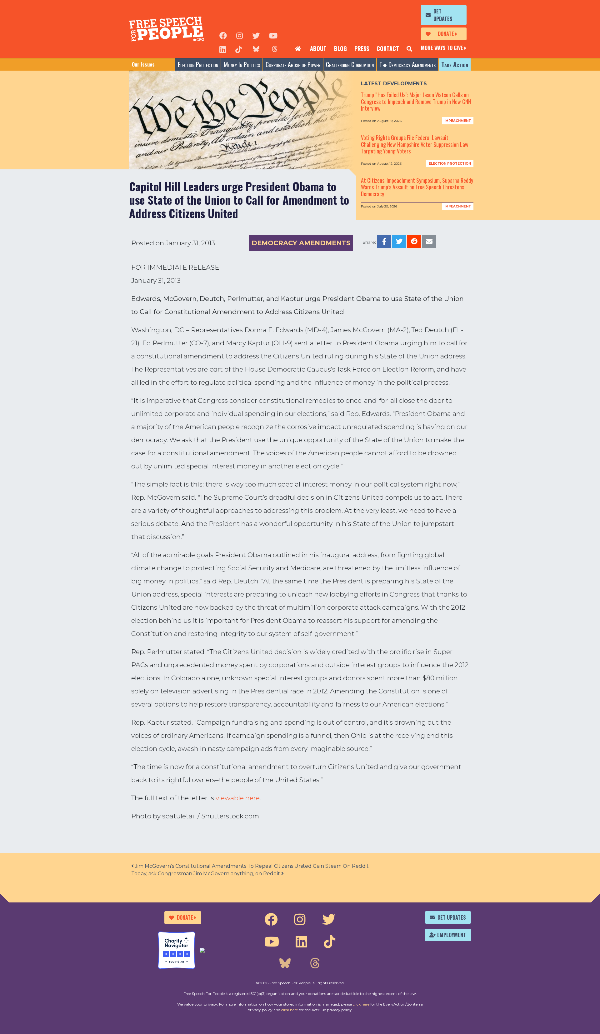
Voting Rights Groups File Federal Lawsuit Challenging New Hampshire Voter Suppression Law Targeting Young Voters (414, 144)
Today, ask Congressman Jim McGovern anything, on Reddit (206, 874)
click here (361, 1004)
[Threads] (274, 48)
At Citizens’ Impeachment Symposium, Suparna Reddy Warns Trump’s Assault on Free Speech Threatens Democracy (417, 187)
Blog (340, 48)
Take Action (454, 64)
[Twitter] (255, 35)
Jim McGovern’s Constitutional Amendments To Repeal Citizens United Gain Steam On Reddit (251, 866)
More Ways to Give (442, 48)
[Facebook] (223, 35)
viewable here (238, 798)
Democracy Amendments (301, 243)
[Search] (409, 49)
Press (361, 48)
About (318, 48)
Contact (388, 48)
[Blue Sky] (256, 48)
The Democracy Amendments (407, 64)
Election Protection (198, 64)
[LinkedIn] (223, 48)
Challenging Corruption (350, 64)
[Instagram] (239, 35)
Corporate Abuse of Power (293, 64)
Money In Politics (242, 64)
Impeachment (457, 121)
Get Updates (442, 14)
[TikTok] (239, 48)
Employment (451, 935)
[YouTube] (273, 35)
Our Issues (143, 64)
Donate (446, 33)
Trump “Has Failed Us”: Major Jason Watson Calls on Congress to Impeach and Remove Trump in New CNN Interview (416, 101)
